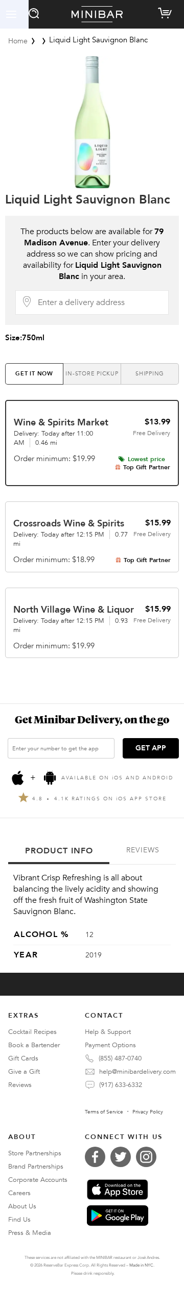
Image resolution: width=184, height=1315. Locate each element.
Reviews (20, 1085)
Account (14, 14)
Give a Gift (24, 1071)
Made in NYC (141, 1265)
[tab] (34, 374)
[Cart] (166, 11)
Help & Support (108, 1031)
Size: (24, 338)
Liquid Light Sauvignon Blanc (87, 199)
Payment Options (110, 1045)
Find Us (19, 1219)
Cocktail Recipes (32, 1031)
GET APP (150, 748)
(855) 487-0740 (120, 1058)
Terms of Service (104, 1112)
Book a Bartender (34, 1045)
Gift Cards (23, 1058)
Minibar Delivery (97, 14)
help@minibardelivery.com (137, 1071)
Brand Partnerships (35, 1166)
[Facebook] (97, 1157)
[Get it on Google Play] (117, 1215)
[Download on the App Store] (117, 1189)
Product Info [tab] (59, 850)
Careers (19, 1193)
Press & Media (29, 1232)
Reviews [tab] (142, 850)
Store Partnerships (34, 1153)
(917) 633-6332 (120, 1085)
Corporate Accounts (37, 1179)
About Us (22, 1206)
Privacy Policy (147, 1112)
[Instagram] (149, 1157)
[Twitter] (123, 1157)
